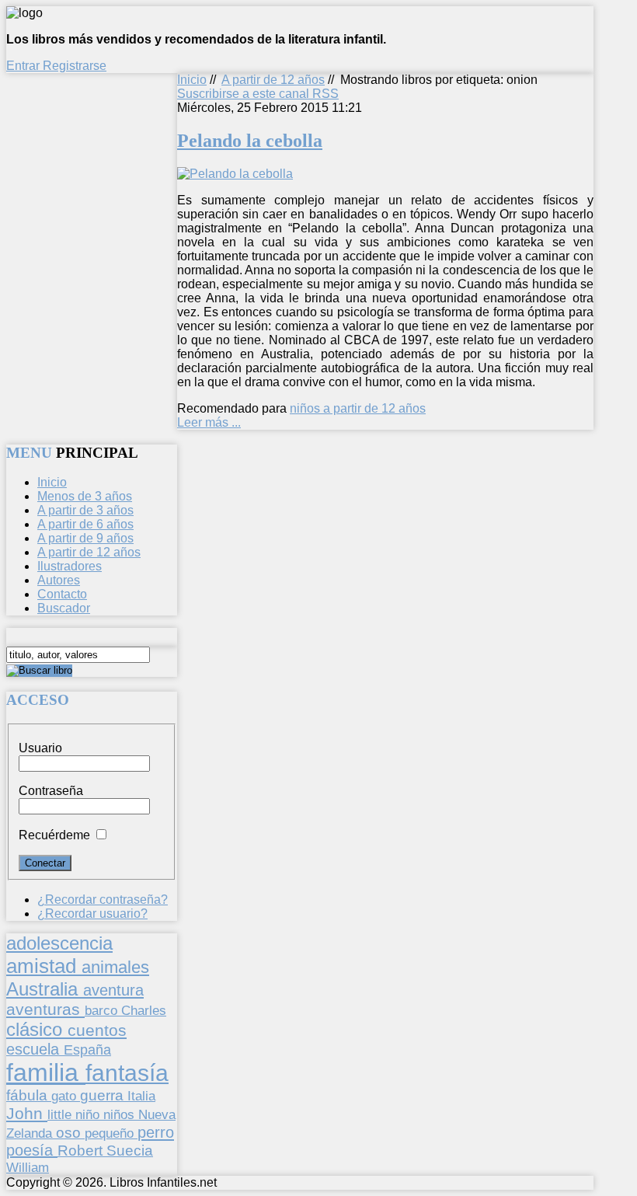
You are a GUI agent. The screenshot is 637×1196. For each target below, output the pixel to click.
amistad (44, 966)
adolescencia (59, 943)
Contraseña (51, 790)
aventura (113, 990)
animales (115, 967)
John (26, 1113)
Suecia (129, 1150)
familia (45, 1072)
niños (120, 1114)
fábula (28, 1095)
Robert (81, 1150)
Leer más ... (209, 422)
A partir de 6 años (85, 524)
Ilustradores (69, 566)
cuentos (97, 1030)
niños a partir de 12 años (358, 408)
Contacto (62, 594)
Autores (58, 580)
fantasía (127, 1073)
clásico (37, 1029)
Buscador (63, 608)
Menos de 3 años (84, 496)
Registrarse (74, 65)
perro (155, 1132)
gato (65, 1096)
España (87, 1050)
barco (103, 1010)
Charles (143, 1010)
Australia (44, 988)
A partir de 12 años (273, 79)
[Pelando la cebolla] (235, 173)
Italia (141, 1096)
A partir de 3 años (85, 510)
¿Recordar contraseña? (102, 899)
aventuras (45, 1009)
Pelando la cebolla (249, 141)
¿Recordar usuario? (92, 913)
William (27, 1167)
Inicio (192, 79)
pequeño (111, 1133)
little (61, 1114)
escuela (35, 1049)
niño (89, 1114)
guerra (103, 1095)
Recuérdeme (54, 835)
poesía (31, 1150)
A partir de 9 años (85, 538)
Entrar (24, 65)
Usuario (40, 748)
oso (70, 1133)
